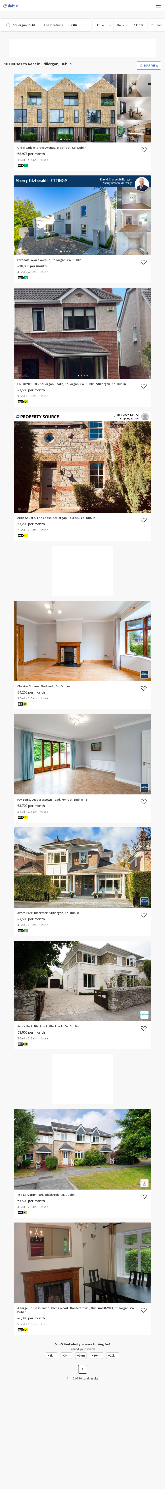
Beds (120, 25)
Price (100, 25)
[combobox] (45, 25)
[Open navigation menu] (158, 5)
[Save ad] (144, 150)
